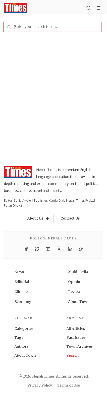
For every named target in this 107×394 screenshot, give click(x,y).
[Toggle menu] (98, 7)
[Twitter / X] (37, 248)
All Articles (75, 328)
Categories (23, 328)
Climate (21, 291)
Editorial (21, 282)
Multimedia (78, 272)
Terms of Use (68, 385)
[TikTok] (80, 248)
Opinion (75, 282)
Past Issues (75, 337)
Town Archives (79, 346)
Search (72, 355)
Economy (22, 301)
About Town (79, 301)
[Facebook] (26, 248)
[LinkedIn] (69, 248)
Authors (21, 346)
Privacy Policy (39, 385)
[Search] (88, 7)
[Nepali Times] (18, 173)
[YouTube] (48, 248)
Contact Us (70, 218)
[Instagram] (58, 248)
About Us (35, 218)
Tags (18, 337)
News (19, 272)
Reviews (75, 291)
